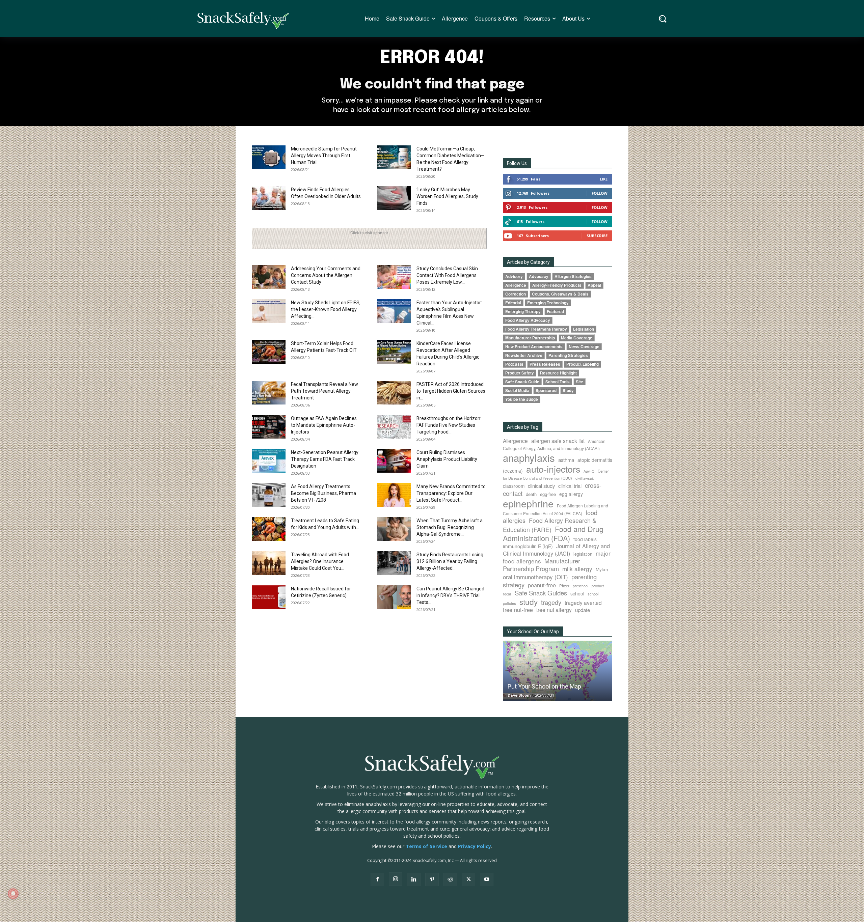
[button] (662, 19)
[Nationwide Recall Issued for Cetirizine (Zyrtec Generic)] (269, 597)
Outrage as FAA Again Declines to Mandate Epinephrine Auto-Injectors (324, 425)
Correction (515, 294)
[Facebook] (377, 879)
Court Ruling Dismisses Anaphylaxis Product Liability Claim (446, 459)
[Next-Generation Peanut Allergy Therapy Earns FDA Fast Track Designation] (269, 461)
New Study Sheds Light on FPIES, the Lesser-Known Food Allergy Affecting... (325, 309)
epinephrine (528, 503)
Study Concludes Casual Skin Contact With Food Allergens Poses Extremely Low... (447, 275)
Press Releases (545, 364)
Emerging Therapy (523, 311)
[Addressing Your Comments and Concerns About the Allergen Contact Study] (269, 277)
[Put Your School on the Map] (557, 671)
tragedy (551, 602)
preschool (580, 585)
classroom (513, 485)
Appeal (594, 285)
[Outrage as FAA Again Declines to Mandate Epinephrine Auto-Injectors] (269, 427)
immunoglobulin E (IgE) (528, 546)
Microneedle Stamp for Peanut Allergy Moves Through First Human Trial (324, 155)
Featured (555, 311)
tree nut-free (518, 610)
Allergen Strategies (573, 276)
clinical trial (570, 485)
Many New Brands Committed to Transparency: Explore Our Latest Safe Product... (451, 493)
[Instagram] (395, 879)
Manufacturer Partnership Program (541, 564)
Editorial (513, 303)
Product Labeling (582, 364)
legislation (582, 554)
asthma (566, 459)
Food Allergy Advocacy (527, 320)
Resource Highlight (558, 373)
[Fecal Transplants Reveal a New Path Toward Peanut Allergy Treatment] (269, 392)
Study (568, 390)
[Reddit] (450, 879)
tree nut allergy (554, 610)
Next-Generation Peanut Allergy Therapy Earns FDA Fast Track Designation (324, 459)
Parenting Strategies (568, 355)
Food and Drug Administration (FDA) (553, 533)
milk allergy (577, 568)
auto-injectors (553, 468)
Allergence (515, 285)
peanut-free (542, 585)
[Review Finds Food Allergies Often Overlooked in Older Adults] (269, 198)
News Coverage (584, 347)
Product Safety (519, 373)
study (528, 601)
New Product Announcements (534, 347)
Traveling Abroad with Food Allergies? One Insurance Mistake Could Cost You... (320, 561)
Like (604, 178)
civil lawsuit (584, 478)
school (577, 593)
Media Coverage (576, 338)
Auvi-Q (589, 471)
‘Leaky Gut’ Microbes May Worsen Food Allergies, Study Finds (447, 196)
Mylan (602, 569)
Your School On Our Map (533, 631)
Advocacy (538, 276)
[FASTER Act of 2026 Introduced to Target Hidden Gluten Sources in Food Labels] (394, 392)
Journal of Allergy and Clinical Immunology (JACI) (556, 549)
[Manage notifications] (13, 893)
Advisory (514, 276)
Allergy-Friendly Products (557, 285)
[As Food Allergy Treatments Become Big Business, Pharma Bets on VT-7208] (269, 495)
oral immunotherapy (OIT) (535, 576)
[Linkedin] (414, 879)
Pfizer (564, 585)
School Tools (557, 382)
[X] (468, 879)
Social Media (517, 390)
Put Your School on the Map (544, 686)
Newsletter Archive (523, 355)
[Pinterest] (432, 879)
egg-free (548, 494)
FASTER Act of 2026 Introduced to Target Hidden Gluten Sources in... (450, 391)
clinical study (541, 485)
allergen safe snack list (558, 440)
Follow (600, 193)
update (582, 609)
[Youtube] (486, 879)
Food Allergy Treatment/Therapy (536, 329)
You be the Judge (521, 399)
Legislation (583, 329)
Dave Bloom (519, 695)
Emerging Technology (548, 303)
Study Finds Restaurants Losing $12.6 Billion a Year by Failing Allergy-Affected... (449, 561)
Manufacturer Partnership (530, 338)
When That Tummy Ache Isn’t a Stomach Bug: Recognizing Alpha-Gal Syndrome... (449, 527)
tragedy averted (583, 602)
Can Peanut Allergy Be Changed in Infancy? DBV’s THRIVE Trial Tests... (450, 595)
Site (579, 382)
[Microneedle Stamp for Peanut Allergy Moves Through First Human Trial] (269, 157)
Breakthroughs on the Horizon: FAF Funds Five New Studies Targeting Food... (448, 425)
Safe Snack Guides (541, 592)
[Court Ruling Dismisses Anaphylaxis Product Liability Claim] (394, 461)
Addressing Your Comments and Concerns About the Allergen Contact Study (325, 275)
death (531, 494)
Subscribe (597, 235)
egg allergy (571, 494)
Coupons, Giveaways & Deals (560, 294)
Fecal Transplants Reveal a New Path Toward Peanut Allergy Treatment (324, 391)
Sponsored (546, 390)
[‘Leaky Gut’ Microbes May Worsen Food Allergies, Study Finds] (394, 198)
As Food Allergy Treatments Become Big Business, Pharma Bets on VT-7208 (323, 493)
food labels (585, 539)
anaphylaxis (529, 457)
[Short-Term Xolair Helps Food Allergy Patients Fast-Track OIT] (269, 352)
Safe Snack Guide (522, 382)
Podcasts (514, 364)
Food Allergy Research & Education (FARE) (549, 525)
